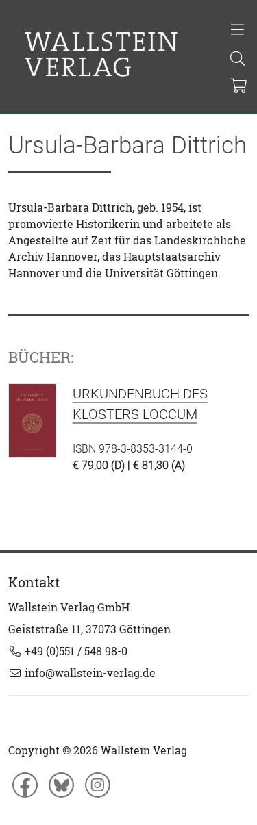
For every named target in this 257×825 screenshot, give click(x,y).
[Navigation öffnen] (238, 30)
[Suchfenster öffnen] (238, 59)
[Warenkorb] (239, 87)
